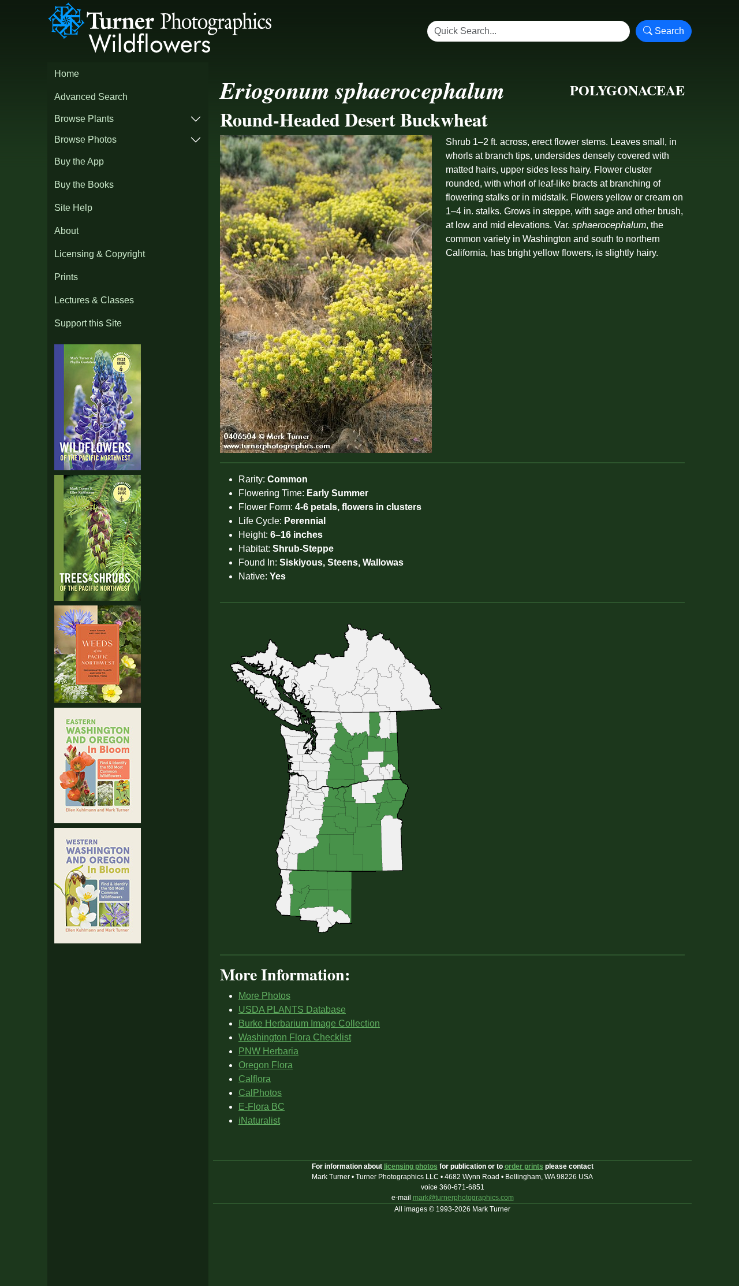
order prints (524, 1166)
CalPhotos (260, 1093)
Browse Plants (84, 119)
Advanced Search (91, 97)
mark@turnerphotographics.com (463, 1198)
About (66, 231)
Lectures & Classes (94, 300)
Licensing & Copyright (99, 254)
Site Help (73, 208)
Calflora (254, 1079)
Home (66, 74)
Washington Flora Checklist (294, 1037)
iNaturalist (259, 1120)
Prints (66, 277)
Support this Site (88, 323)
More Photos (264, 996)
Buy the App (79, 161)
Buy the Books (84, 184)
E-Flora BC (261, 1107)
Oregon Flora (265, 1065)
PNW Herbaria (268, 1051)
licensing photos (411, 1166)
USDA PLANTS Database (292, 1009)
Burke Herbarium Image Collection (309, 1023)
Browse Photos (85, 139)
